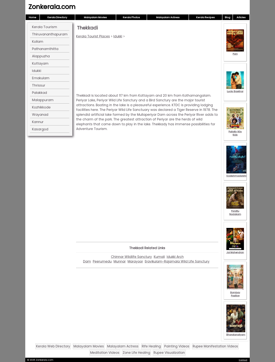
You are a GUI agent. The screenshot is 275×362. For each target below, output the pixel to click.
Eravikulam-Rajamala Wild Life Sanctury (177, 261)
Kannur (38, 121)
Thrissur (38, 85)
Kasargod (40, 129)
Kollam (37, 41)
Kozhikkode (41, 107)
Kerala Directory (57, 17)
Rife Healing (151, 346)
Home (32, 17)
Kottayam (40, 63)
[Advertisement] (147, 67)
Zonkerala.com (52, 6)
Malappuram (43, 100)
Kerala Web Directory (53, 346)
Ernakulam (40, 78)
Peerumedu (102, 261)
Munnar (120, 261)
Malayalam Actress (168, 17)
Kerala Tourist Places (93, 36)
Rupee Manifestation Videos (215, 346)
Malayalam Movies (95, 17)
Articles (241, 17)
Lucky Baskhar (235, 91)
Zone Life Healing (136, 352)
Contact (243, 359)
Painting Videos (176, 346)
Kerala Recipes (205, 17)
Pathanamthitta (45, 48)
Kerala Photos (131, 17)
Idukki (36, 70)
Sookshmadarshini (237, 175)
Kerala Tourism (44, 27)
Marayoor (135, 261)
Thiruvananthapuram (50, 34)
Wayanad (40, 114)
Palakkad (39, 92)
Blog (227, 17)
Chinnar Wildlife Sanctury (131, 257)
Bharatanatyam (235, 334)
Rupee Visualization (169, 352)
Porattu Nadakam (235, 212)
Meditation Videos (104, 352)
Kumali (159, 257)
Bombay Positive (235, 294)
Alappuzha (41, 56)
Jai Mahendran (235, 252)
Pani (235, 53)
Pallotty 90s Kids (235, 133)
